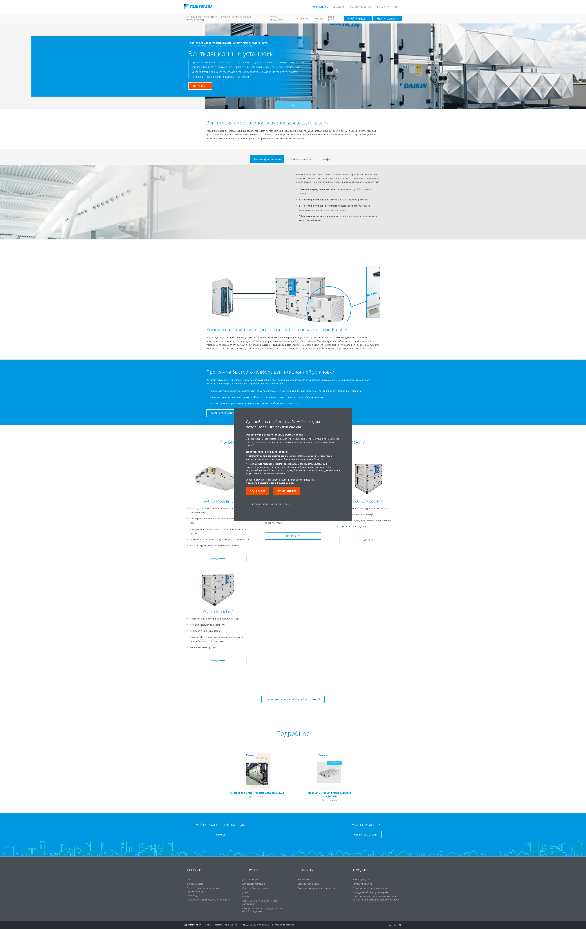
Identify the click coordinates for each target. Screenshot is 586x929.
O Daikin (191, 879)
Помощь (318, 18)
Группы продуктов (362, 883)
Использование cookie (226, 924)
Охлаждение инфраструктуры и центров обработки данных (263, 910)
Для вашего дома (251, 879)
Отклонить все (287, 491)
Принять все (257, 491)
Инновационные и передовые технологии (208, 899)
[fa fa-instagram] (399, 925)
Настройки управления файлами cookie (270, 503)
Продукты (302, 18)
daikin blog (192, 895)
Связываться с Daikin (309, 883)
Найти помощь (305, 879)
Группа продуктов (276, 19)
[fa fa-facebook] (380, 925)
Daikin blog (331, 19)
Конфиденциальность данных (254, 924)
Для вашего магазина (253, 883)
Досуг (245, 892)
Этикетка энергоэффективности (370, 888)
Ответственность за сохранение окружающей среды (204, 890)
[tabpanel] (293, 202)
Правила (208, 924)
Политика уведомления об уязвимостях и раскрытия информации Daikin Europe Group (376, 898)
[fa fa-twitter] (385, 925)
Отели (245, 896)
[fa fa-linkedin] (389, 925)
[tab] (267, 159)
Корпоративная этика (283, 924)
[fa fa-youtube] (394, 925)
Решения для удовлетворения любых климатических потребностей (218, 19)
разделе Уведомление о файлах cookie (270, 482)
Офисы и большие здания (255, 888)
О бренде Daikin (195, 883)
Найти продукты (361, 879)
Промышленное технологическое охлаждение (259, 902)
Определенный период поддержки (371, 892)
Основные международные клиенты (316, 888)
